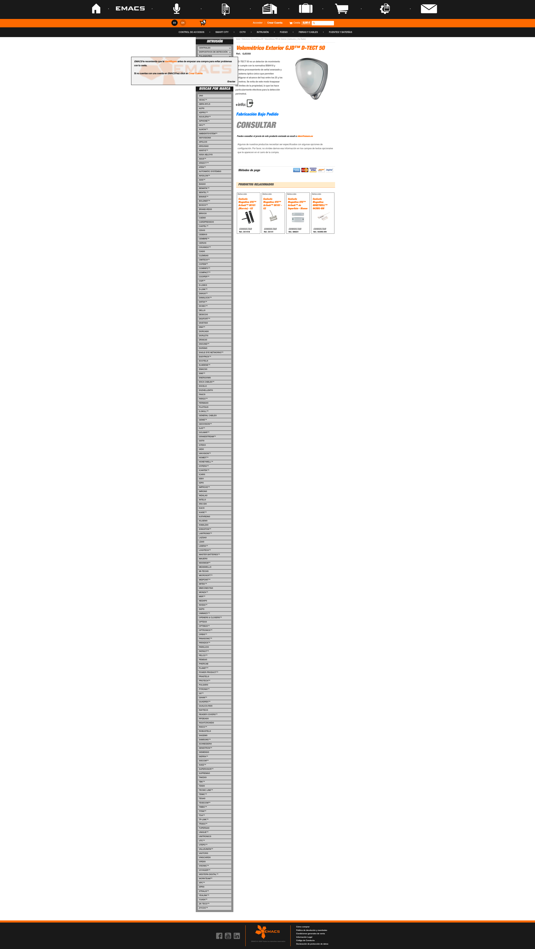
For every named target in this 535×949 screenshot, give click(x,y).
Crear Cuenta (196, 74)
